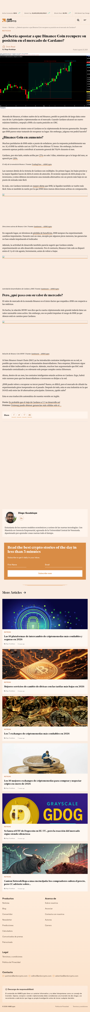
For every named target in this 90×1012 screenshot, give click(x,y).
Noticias (6, 31)
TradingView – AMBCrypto (42, 164)
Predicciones (7, 926)
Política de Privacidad (11, 962)
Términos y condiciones (12, 957)
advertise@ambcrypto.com (66, 976)
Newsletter (7, 920)
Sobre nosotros (51, 903)
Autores (48, 920)
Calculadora (7, 931)
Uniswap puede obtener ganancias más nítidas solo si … (36, 405)
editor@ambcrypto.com (41, 976)
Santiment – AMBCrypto (43, 226)
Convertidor (7, 914)
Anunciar (49, 909)
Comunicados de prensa (12, 937)
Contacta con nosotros (54, 914)
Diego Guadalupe (10, 49)
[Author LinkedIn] (21, 518)
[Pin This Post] (24, 415)
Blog (4, 909)
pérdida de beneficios (42, 233)
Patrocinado (7, 942)
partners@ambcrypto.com (16, 976)
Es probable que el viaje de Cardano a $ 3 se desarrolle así (34, 402)
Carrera (48, 926)
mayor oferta (39, 186)
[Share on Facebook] (13, 415)
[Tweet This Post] (19, 415)
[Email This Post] (29, 415)
